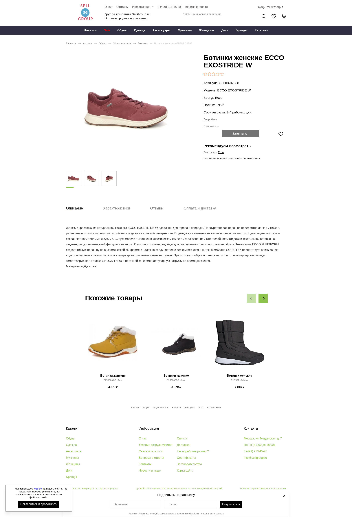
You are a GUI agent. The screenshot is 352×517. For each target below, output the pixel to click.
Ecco (218, 98)
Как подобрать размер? (193, 451)
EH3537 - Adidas (239, 380)
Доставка (183, 444)
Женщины (206, 30)
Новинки (90, 30)
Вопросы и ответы (151, 457)
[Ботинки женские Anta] (112, 344)
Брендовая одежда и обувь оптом (85, 13)
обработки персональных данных (206, 513)
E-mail (173, 504)
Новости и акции (150, 470)
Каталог (87, 43)
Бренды (241, 30)
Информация (149, 428)
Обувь (122, 30)
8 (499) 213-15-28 (169, 6)
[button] (251, 298)
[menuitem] (90, 30)
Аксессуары (161, 30)
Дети (224, 30)
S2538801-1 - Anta (176, 380)
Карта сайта (185, 470)
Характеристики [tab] (116, 208)
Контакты (122, 6)
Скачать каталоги (150, 451)
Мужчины (185, 30)
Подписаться (231, 504)
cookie (38, 488)
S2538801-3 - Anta (113, 380)
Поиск (264, 16)
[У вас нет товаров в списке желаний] (274, 16)
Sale (107, 30)
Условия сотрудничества (155, 444)
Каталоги (261, 30)
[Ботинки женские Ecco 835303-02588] (125, 108)
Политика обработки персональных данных (263, 488)
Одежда (139, 30)
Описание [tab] (74, 208)
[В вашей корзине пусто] (284, 16)
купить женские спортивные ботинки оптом (234, 158)
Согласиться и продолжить (38, 504)
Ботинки (142, 43)
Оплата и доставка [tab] (200, 208)
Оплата (182, 438)
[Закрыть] (66, 489)
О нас (108, 6)
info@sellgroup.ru (196, 6)
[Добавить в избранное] (280, 133)
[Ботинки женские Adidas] (239, 344)
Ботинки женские (113, 375)
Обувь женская (122, 43)
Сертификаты (186, 457)
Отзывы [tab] (157, 208)
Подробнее (210, 119)
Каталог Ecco (214, 407)
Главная (71, 43)
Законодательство (189, 464)
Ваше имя (121, 504)
